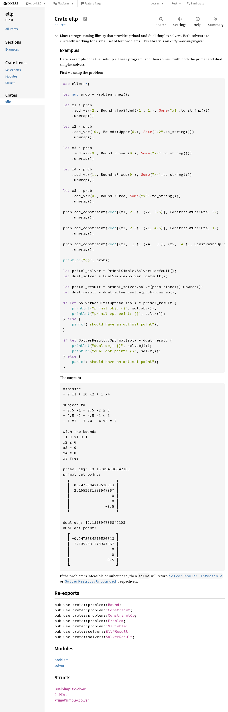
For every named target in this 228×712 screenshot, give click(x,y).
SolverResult (119, 636)
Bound (113, 604)
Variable (117, 626)
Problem (116, 620)
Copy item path (85, 19)
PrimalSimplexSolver (72, 700)
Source (60, 25)
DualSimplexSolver (70, 689)
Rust (174, 3)
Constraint (119, 610)
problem (62, 660)
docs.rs (155, 3)
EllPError (62, 695)
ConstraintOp (121, 615)
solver (59, 665)
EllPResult (117, 631)
